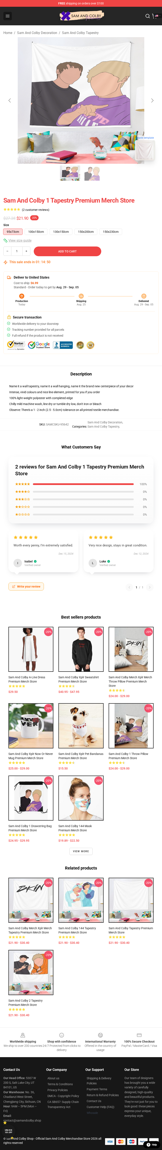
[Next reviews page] (150, 587)
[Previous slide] (9, 100)
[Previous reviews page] (129, 587)
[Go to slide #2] (92, 173)
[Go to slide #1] (70, 173)
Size (6, 225)
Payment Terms (97, 1089)
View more (81, 851)
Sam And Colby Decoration (37, 33)
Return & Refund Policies (103, 1095)
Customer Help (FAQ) (100, 1107)
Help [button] (154, 1144)
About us (53, 1078)
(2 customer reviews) (35, 209)
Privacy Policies (57, 1090)
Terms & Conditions (60, 1084)
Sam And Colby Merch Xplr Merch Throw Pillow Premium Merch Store (130, 681)
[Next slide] (152, 100)
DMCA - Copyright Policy (63, 1096)
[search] (147, 16)
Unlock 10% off (8, 1131)
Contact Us (94, 1101)
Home (7, 33)
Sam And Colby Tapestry (80, 33)
